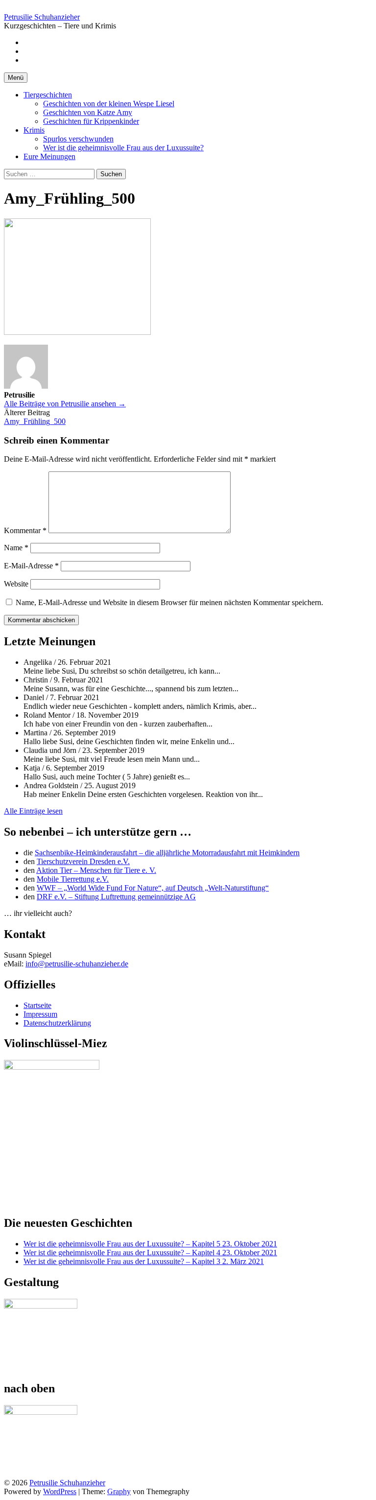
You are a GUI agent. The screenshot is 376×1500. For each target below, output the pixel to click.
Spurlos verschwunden (78, 139)
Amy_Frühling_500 (35, 421)
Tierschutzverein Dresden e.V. (83, 861)
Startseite (37, 1005)
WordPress (59, 1491)
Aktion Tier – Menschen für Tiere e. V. (96, 870)
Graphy (119, 1491)
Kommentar (25, 530)
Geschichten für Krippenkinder (91, 121)
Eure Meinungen (49, 156)
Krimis (34, 130)
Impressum (40, 1014)
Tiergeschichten (48, 95)
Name (16, 547)
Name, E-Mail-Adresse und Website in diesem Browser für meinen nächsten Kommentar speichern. (169, 602)
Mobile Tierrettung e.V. (73, 879)
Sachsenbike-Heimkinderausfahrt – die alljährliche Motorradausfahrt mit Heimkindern (167, 852)
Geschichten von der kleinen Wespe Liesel (108, 103)
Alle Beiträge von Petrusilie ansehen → (65, 403)
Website (16, 584)
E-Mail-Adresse (31, 566)
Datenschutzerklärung (57, 1023)
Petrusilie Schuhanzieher (42, 17)
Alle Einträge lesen (33, 811)
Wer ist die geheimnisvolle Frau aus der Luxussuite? (123, 147)
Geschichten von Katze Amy (87, 112)
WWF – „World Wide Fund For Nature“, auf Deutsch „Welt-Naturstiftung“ (153, 888)
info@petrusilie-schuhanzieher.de (76, 964)
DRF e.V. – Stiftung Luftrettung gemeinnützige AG (116, 896)
